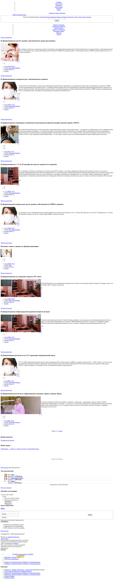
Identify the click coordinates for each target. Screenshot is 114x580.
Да (5, 496)
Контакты (59, 5)
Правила (58, 8)
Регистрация (59, 7)
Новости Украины (58, 25)
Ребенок (15, 543)
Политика (53, 17)
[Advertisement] (21, 116)
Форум (59, 34)
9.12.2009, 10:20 (9, 421)
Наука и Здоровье (62, 17)
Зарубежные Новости (58, 26)
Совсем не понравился (11, 500)
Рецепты (58, 33)
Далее (60, 431)
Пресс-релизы (87, 17)
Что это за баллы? (6, 487)
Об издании (58, 4)
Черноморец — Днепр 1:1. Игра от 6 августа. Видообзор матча (20, 449)
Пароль (4, 517)
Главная (58, 2)
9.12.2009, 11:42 (9, 381)
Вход (58, 10)
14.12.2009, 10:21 (9, 337)
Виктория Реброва (14, 68)
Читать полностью (6, 37)
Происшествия (44, 17)
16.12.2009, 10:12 (9, 263)
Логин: (4, 514)
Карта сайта (4, 538)
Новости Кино (58, 28)
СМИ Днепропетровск (19, 15)
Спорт (76, 17)
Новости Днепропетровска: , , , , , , (57, 17)
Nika (10, 265)
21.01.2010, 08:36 (9, 66)
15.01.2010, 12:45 (9, 104)
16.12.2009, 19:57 (9, 228)
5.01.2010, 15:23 (9, 151)
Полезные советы (58, 31)
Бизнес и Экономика (59, 29)
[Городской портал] (18, 570)
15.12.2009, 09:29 (9, 299)
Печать (6, 71)
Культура (70, 17)
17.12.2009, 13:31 (9, 191)
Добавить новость (54, 13)
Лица (80, 17)
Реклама (62, 13)
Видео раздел (5, 467)
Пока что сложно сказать (11, 498)
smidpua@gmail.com (13, 537)
